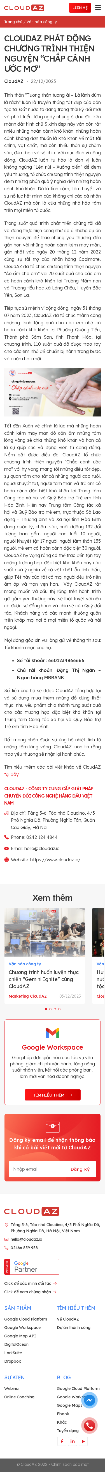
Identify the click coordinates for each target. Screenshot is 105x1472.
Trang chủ (13, 21)
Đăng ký (80, 1169)
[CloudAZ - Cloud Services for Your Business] (25, 7)
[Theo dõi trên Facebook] (62, 1441)
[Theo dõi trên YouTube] (83, 1441)
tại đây (11, 774)
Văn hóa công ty (42, 21)
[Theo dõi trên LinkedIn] (72, 1441)
